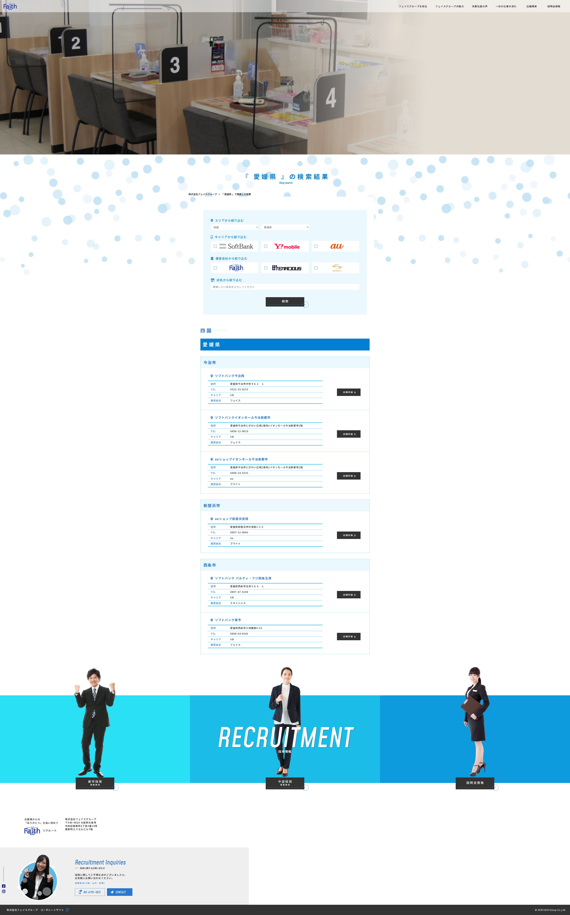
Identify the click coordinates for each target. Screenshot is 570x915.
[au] (335, 246)
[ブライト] (335, 267)
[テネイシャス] (285, 267)
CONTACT (120, 892)
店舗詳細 (348, 392)
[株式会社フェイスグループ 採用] (10, 6)
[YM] (285, 246)
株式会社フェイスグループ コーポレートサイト (35, 910)
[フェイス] (234, 267)
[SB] (234, 246)
